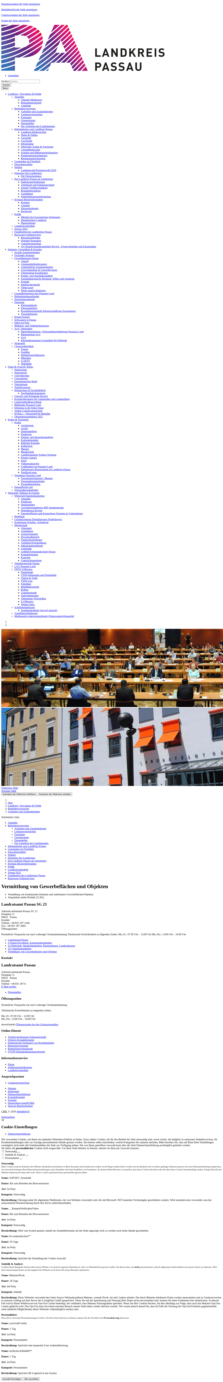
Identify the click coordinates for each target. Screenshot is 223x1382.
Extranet (12, 1100)
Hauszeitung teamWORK (21, 1103)
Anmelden (13, 75)
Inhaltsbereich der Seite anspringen (19, 9)
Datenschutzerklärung (19, 1094)
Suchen (5, 81)
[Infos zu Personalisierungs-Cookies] (21, 1158)
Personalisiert (12, 1158)
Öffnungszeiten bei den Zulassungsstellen (37, 1024)
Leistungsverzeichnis (18, 1082)
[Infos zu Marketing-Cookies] (27, 1155)
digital (23, 1111)
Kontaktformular (16, 1097)
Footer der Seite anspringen (15, 20)
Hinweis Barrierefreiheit (20, 1106)
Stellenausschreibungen (20, 1067)
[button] (24, 94)
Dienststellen (14, 992)
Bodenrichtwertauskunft (20, 1048)
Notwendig (11, 1151)
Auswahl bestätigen (12, 1379)
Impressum (13, 1091)
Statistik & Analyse (15, 1154)
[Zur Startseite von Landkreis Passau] (83, 70)
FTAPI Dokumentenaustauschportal (26, 1051)
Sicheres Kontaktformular (21, 1040)
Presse (11, 1064)
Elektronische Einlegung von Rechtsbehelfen (31, 1043)
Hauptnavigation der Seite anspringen (20, 4)
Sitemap (12, 1088)
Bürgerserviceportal (18, 1045)
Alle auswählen (31, 1379)
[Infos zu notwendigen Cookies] (18, 1152)
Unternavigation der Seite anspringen (20, 15)
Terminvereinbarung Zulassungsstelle (27, 1037)
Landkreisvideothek (18, 1070)
